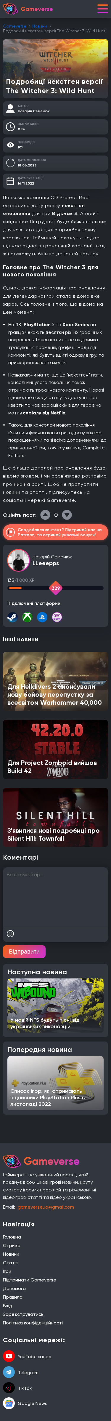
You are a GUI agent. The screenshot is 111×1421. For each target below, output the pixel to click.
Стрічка (11, 1245)
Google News (32, 1403)
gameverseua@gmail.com (46, 1207)
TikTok (25, 1388)
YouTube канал (34, 1356)
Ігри (7, 1271)
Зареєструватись (23, 1314)
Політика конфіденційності (33, 1323)
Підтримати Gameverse (29, 1280)
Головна (12, 1237)
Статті (10, 1262)
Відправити (24, 951)
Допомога (14, 1288)
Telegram (28, 1372)
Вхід (7, 1305)
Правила (12, 1297)
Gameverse (14, 26)
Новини (39, 26)
